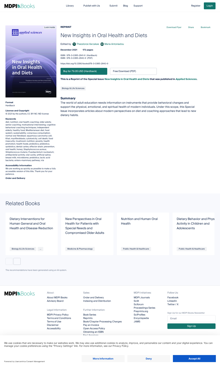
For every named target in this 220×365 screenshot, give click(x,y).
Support (138, 6)
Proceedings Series (144, 308)
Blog (125, 6)
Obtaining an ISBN (93, 332)
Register (195, 6)
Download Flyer (174, 27)
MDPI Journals (142, 298)
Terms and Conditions (59, 318)
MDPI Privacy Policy (58, 315)
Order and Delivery (93, 298)
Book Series (89, 315)
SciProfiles (139, 315)
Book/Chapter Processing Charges (102, 322)
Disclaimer (53, 325)
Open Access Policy (94, 329)
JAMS (137, 322)
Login (210, 6)
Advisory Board (55, 301)
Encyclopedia (141, 318)
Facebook (172, 298)
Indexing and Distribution (97, 301)
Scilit (136, 301)
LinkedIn (172, 301)
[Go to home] (19, 5)
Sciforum (139, 304)
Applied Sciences (186, 79)
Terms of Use (54, 322)
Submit (113, 6)
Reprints (87, 318)
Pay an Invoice (91, 325)
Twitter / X (172, 304)
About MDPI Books (57, 298)
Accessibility (54, 329)
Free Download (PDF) (124, 71)
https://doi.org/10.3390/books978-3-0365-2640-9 (84, 63)
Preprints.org (141, 311)
